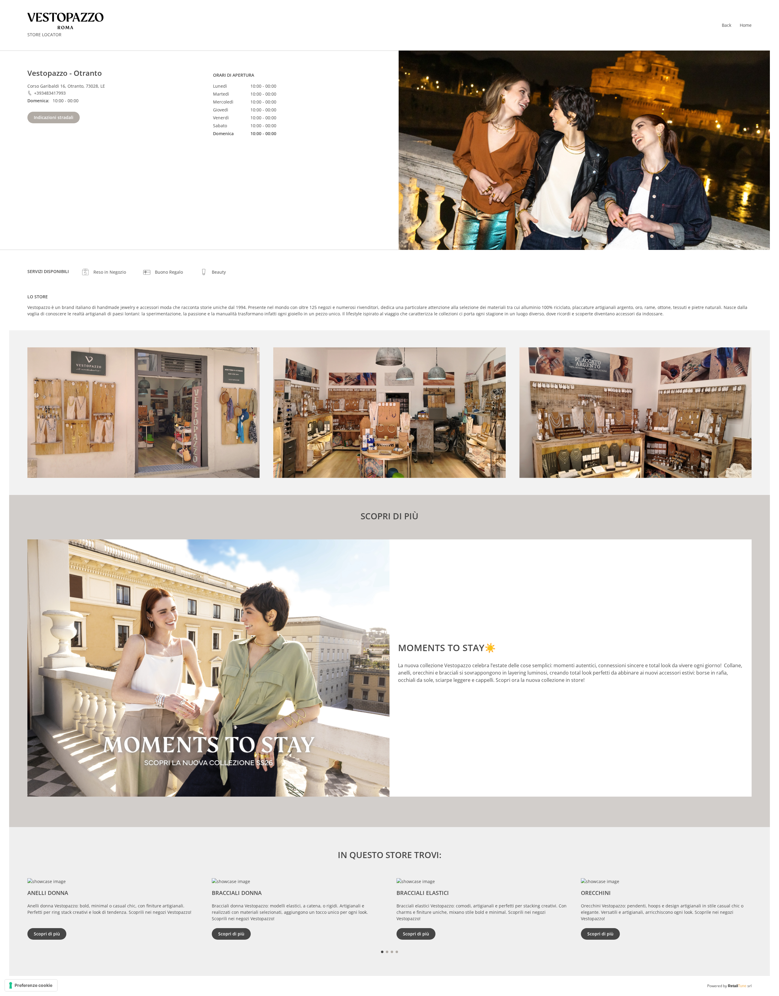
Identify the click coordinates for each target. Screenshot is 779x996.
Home (746, 25)
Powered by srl (729, 985)
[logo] (65, 21)
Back (726, 25)
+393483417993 (50, 93)
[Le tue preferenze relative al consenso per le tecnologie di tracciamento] (31, 985)
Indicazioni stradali (53, 117)
